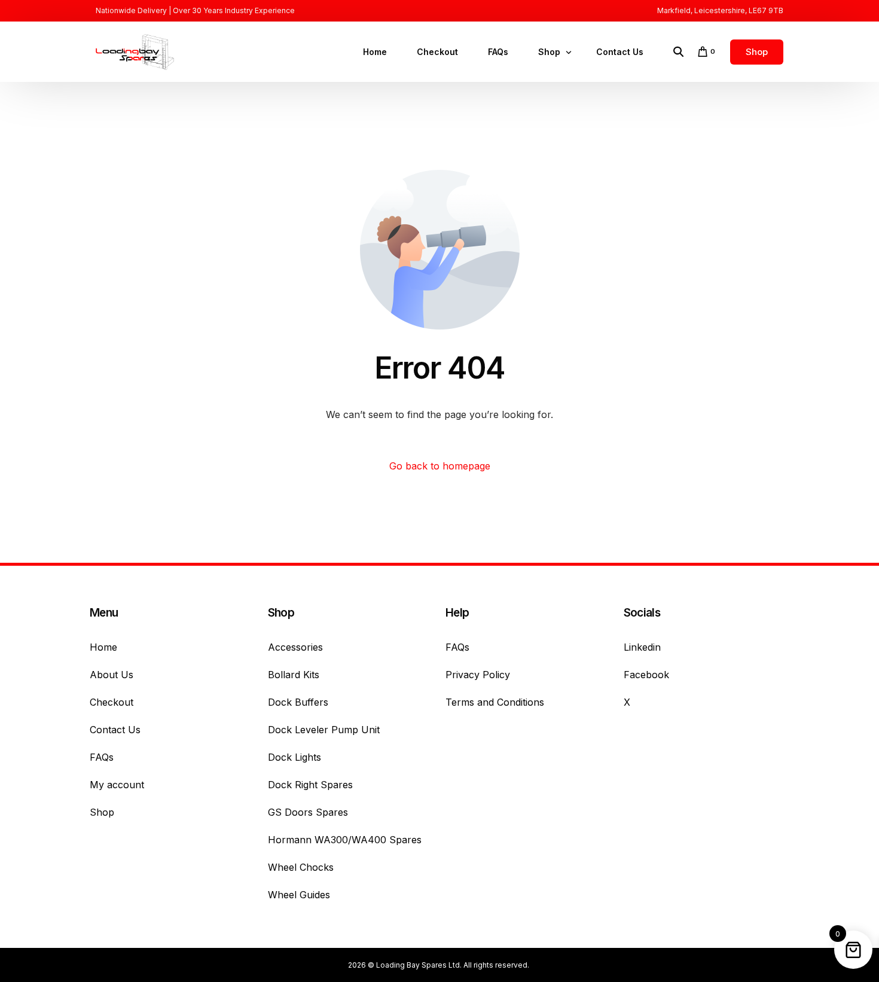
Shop (102, 812)
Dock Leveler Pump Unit (324, 730)
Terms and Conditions (494, 702)
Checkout (111, 702)
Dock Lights (294, 757)
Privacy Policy (477, 675)
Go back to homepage (439, 466)
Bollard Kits (293, 675)
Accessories (295, 647)
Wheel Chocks (301, 867)
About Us (111, 675)
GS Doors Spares (308, 812)
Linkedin (642, 647)
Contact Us (115, 730)
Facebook (646, 675)
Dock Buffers (298, 702)
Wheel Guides (299, 895)
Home (103, 647)
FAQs (102, 757)
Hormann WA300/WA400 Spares (345, 840)
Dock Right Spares (310, 785)
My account (117, 785)
